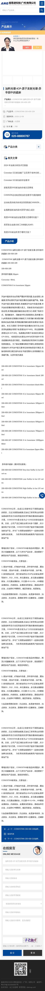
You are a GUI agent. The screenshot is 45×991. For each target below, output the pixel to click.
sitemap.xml (31, 987)
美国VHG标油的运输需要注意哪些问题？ (21, 217)
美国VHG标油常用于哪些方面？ (17, 232)
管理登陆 (22, 987)
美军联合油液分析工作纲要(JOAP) (18, 225)
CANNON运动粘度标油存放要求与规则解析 (22, 195)
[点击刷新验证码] (30, 940)
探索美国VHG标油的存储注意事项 (18, 188)
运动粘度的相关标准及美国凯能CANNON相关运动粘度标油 (22, 202)
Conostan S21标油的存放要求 (17, 180)
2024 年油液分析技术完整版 (16, 165)
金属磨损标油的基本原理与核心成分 (19, 210)
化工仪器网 (13, 987)
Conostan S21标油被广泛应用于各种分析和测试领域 (22, 173)
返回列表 (10, 834)
